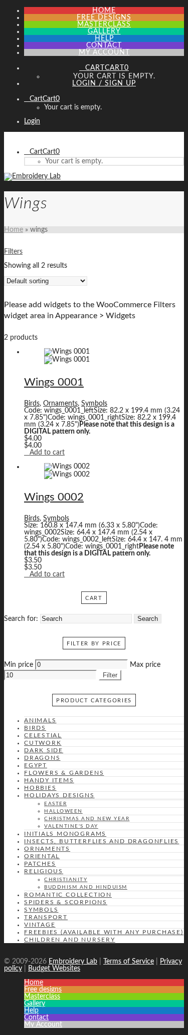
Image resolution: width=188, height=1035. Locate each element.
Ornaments (60, 403)
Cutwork (43, 743)
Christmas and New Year (86, 818)
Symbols (94, 403)
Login (32, 121)
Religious (43, 871)
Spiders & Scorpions (65, 902)
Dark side (43, 750)
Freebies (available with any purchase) (103, 932)
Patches (40, 864)
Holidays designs (59, 795)
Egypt (35, 765)
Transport (46, 917)
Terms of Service (128, 961)
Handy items (49, 780)
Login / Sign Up (104, 83)
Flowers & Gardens (64, 773)
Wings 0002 (54, 497)
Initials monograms (65, 834)
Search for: (21, 618)
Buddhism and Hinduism (85, 887)
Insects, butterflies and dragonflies (101, 841)
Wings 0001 (54, 382)
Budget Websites (54, 968)
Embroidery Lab (73, 961)
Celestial (43, 735)
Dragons (42, 758)
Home (13, 229)
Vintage (40, 925)
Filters (13, 251)
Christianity (65, 879)
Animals (40, 720)
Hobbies (40, 788)
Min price (18, 664)
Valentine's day (71, 826)
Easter (55, 803)
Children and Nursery (69, 940)
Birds (32, 403)
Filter (110, 675)
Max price (145, 664)
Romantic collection (68, 895)
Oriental (42, 856)
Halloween (63, 811)
